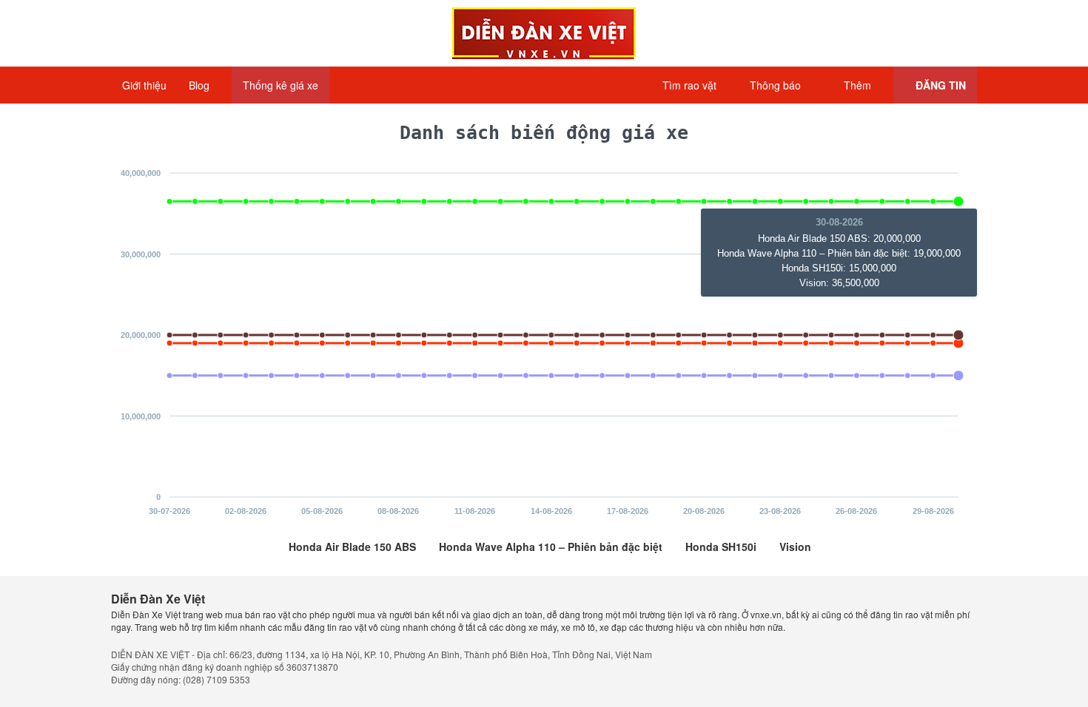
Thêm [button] (857, 85)
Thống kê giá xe (280, 85)
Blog (200, 85)
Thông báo (774, 85)
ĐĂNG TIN (939, 85)
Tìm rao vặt (687, 85)
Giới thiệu (144, 85)
